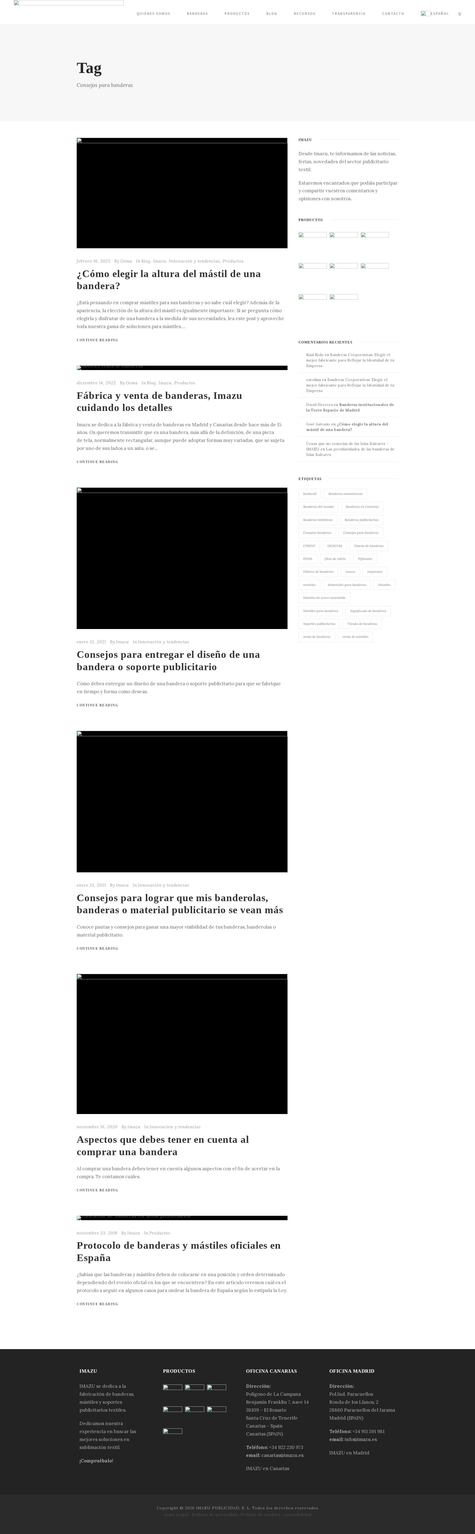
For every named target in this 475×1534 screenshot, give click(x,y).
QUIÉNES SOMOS (153, 13)
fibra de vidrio (335, 559)
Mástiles (384, 585)
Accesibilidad (298, 1514)
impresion (374, 571)
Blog (271, 13)
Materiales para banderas (347, 585)
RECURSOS (305, 13)
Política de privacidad (214, 1514)
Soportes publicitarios (319, 624)
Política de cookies (261, 1514)
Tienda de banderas (362, 624)
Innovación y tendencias (194, 261)
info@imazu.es (361, 1439)
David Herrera (319, 404)
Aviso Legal (176, 1514)
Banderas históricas (318, 520)
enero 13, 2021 (91, 641)
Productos (233, 261)
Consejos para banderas (361, 533)
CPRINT (309, 546)
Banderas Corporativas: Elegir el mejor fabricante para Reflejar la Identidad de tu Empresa (350, 360)
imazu (350, 571)
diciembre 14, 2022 (96, 382)
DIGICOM (334, 546)
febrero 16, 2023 (94, 261)
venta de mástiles (355, 637)
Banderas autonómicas (345, 494)
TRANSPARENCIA (349, 13)
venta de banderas (316, 637)
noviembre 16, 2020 (97, 1126)
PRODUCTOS (237, 13)
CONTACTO (393, 13)
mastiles (309, 585)
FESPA (308, 559)
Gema (126, 261)
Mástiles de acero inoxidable (324, 598)
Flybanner (365, 559)
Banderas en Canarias (362, 506)
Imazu (159, 261)
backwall (309, 494)
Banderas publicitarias (362, 520)
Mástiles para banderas (320, 611)
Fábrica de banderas (318, 571)
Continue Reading (97, 340)
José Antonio (318, 424)
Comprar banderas (317, 533)
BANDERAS (197, 13)
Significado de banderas (368, 611)
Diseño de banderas (368, 546)
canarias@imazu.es (282, 1455)
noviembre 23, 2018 (97, 1233)
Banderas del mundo (318, 506)
